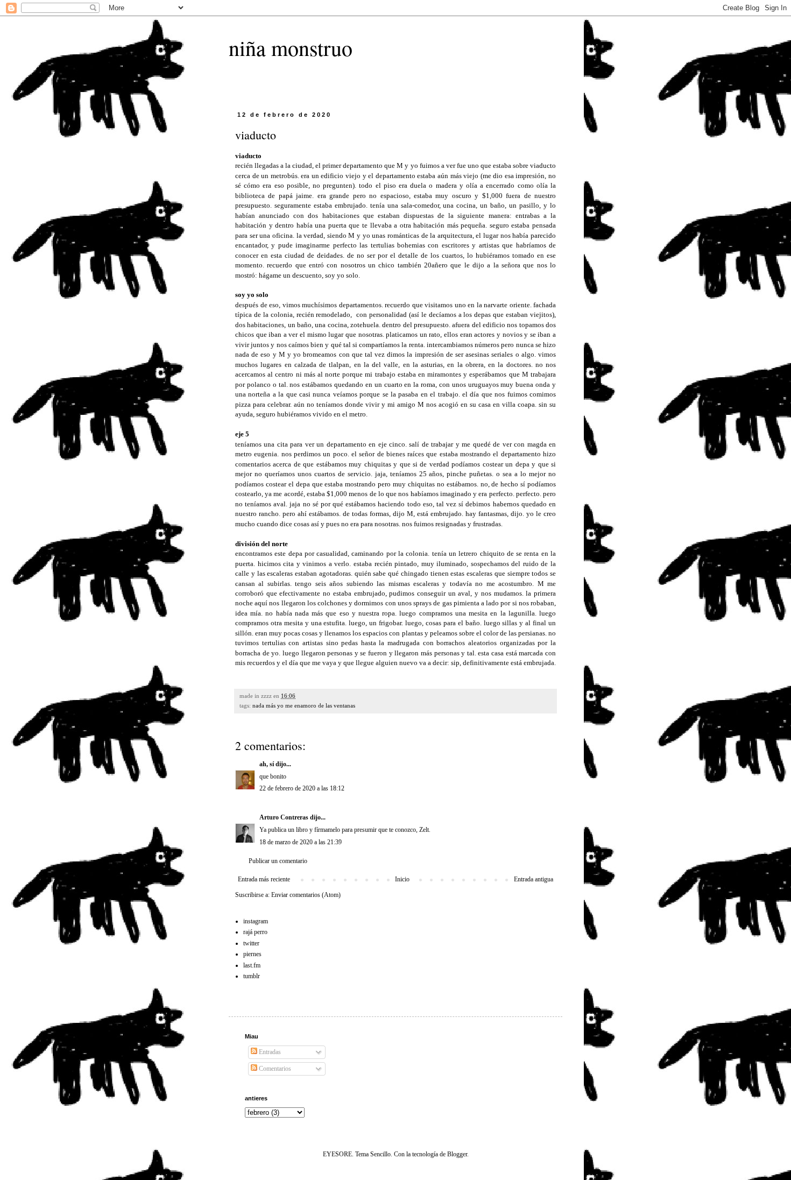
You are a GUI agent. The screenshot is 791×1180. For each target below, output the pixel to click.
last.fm (251, 965)
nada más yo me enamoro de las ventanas (303, 705)
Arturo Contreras (283, 817)
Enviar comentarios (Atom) (306, 895)
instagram (255, 921)
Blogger (457, 1154)
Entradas (269, 1052)
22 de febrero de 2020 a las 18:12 (301, 788)
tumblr (251, 976)
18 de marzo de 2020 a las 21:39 (300, 842)
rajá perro (255, 932)
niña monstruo (290, 47)
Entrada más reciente (264, 879)
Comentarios (274, 1068)
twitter (251, 943)
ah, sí (266, 764)
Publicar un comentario (278, 861)
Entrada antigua (533, 879)
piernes (252, 954)
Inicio (402, 879)
